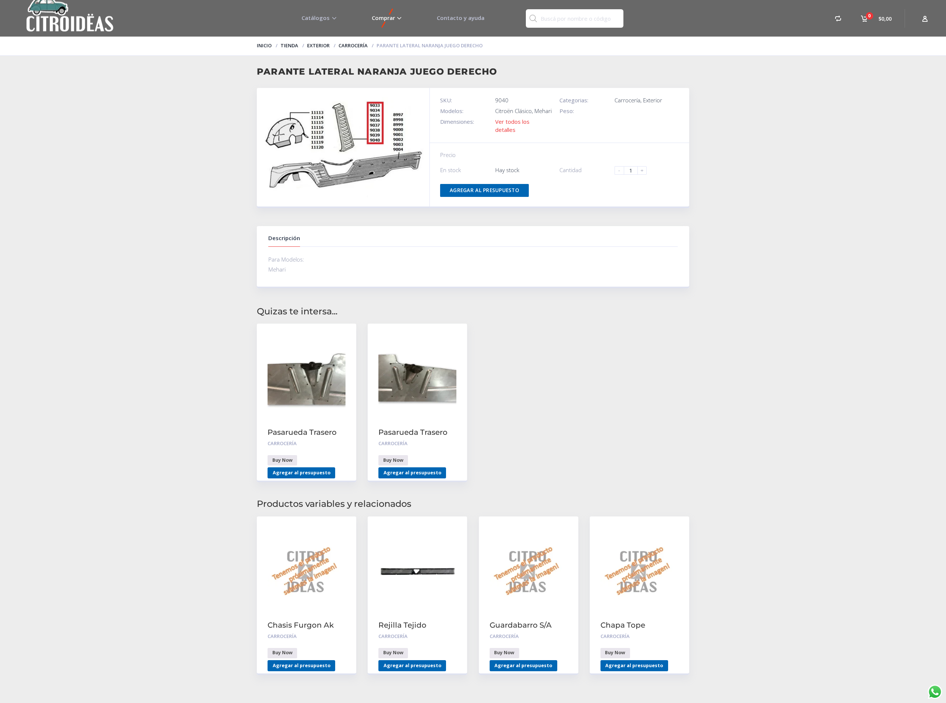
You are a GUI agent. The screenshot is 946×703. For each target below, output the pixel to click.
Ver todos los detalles (512, 125)
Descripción (284, 238)
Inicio (264, 45)
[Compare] (838, 18)
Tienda (289, 45)
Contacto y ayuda (460, 17)
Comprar (383, 17)
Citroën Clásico (513, 111)
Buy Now (282, 460)
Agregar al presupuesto (484, 190)
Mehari (543, 111)
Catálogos (316, 17)
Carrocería (353, 45)
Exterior (318, 45)
